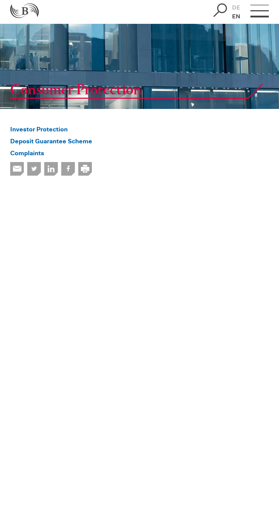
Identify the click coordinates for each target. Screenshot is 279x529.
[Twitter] (34, 169)
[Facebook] (68, 169)
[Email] (17, 169)
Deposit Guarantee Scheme (51, 142)
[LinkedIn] (51, 169)
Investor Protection (39, 130)
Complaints (27, 154)
